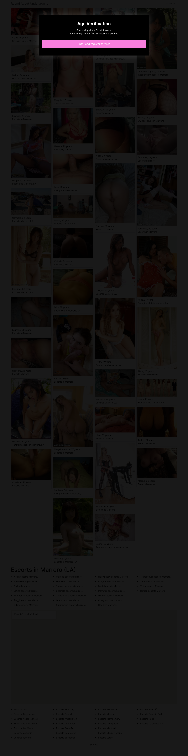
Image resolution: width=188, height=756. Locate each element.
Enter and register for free (94, 44)
